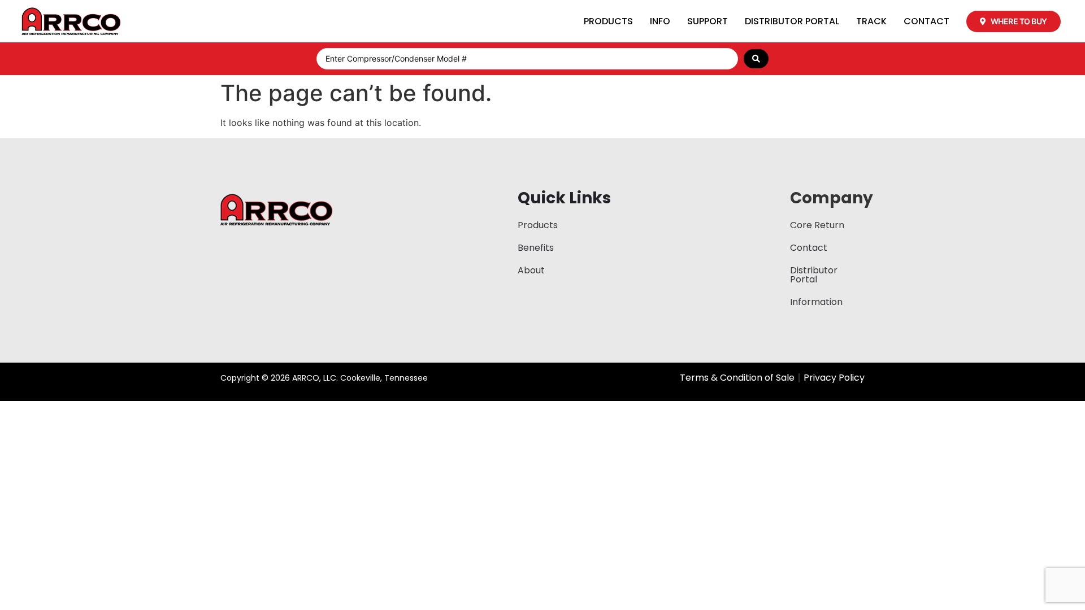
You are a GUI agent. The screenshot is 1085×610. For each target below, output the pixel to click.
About (531, 270)
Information (816, 301)
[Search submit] (756, 58)
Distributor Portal (792, 21)
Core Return (817, 225)
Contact (926, 21)
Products (608, 21)
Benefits (536, 247)
